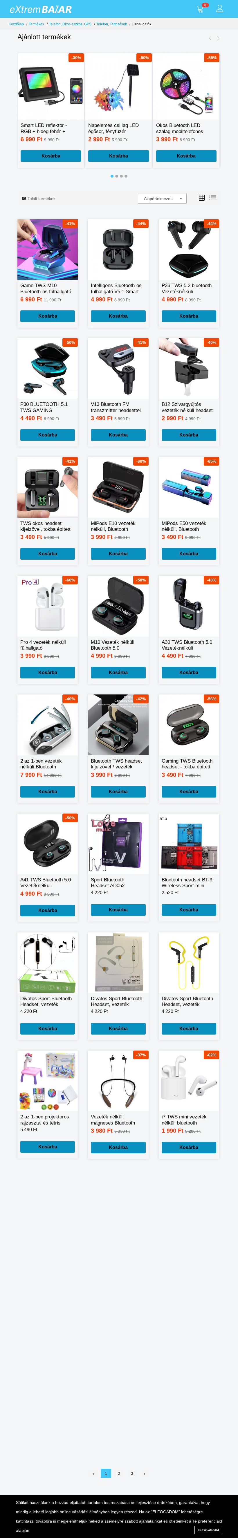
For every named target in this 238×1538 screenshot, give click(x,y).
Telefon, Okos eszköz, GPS (70, 24)
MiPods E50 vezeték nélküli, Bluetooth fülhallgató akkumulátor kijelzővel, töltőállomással (187, 527)
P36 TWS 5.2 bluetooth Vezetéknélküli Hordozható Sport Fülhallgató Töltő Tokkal (187, 289)
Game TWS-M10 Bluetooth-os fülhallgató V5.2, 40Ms (45, 289)
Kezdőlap (16, 24)
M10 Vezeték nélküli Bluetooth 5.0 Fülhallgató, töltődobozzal (112, 645)
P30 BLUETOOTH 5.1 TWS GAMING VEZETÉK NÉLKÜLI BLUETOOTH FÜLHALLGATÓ (44, 407)
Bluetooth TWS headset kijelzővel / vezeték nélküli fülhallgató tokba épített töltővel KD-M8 (116, 764)
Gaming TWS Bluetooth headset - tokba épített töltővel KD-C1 (187, 764)
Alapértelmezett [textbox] (158, 198)
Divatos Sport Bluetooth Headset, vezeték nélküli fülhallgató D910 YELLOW (187, 1002)
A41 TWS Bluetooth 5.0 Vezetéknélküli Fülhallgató (45, 883)
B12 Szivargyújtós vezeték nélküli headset (187, 407)
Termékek (36, 24)
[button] (112, 176)
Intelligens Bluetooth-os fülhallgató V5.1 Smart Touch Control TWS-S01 (116, 289)
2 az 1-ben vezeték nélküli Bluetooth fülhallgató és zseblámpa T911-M (41, 764)
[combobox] (162, 199)
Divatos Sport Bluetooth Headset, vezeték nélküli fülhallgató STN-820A (46, 1002)
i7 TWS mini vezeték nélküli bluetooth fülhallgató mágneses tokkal (185, 1120)
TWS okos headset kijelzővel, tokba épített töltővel (45, 527)
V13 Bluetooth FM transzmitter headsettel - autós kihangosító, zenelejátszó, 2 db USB (116, 407)
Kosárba (51, 155)
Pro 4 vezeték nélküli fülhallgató (43, 645)
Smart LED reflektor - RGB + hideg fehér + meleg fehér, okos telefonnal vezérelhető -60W (44, 129)
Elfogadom (208, 1530)
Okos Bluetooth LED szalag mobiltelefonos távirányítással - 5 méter (182, 129)
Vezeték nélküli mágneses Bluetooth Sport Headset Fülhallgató (113, 1120)
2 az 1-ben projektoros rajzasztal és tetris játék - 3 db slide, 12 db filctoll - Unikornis (45, 1120)
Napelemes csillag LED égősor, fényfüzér (113, 128)
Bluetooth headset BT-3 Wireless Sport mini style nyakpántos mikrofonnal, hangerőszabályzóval (187, 883)
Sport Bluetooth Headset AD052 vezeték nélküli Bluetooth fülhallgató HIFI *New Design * (113, 883)
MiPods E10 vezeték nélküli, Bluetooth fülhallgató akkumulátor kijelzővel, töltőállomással (116, 527)
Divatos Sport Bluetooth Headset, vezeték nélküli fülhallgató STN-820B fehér (116, 1002)
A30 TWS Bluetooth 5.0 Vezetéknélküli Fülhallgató (187, 645)
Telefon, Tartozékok (111, 24)
